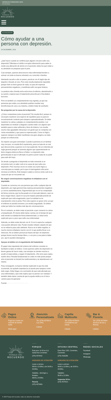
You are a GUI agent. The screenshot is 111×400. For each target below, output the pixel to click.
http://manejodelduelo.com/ (17, 283)
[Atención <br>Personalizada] (32, 315)
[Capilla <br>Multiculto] (60, 315)
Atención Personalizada (45, 315)
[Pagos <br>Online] (4, 315)
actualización (7, 32)
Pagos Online (12, 315)
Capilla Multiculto (71, 315)
